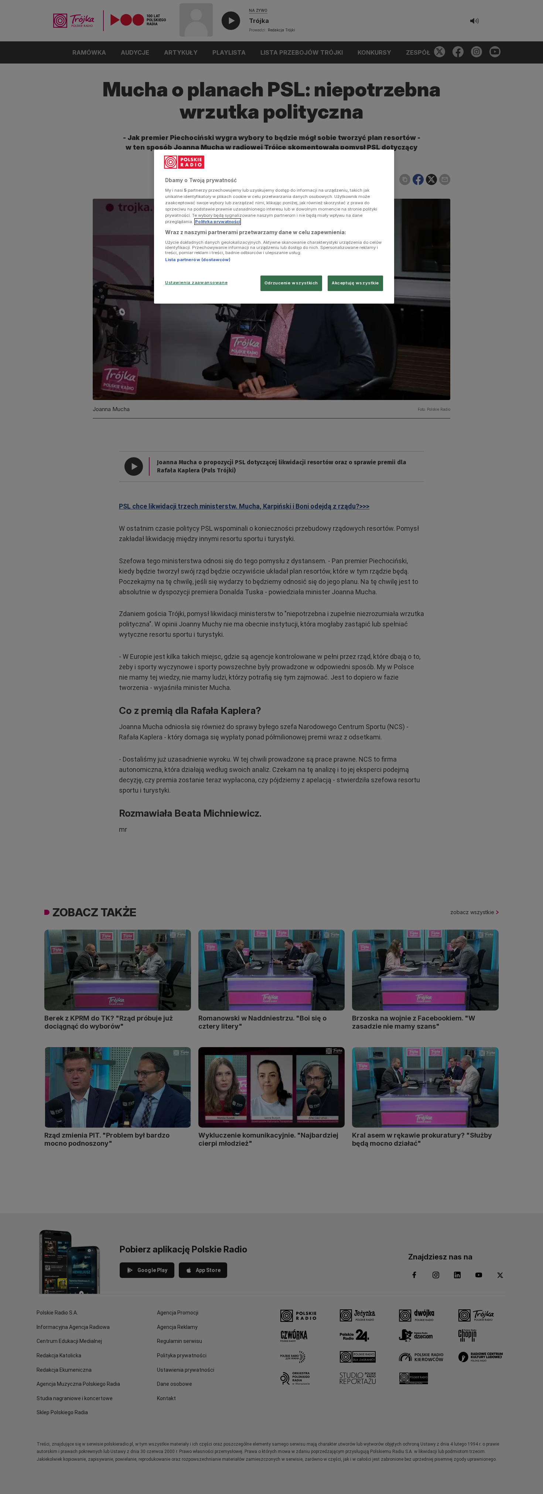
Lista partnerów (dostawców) (197, 259)
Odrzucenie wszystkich (291, 283)
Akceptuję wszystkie (355, 283)
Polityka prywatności (217, 221)
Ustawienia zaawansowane (196, 282)
